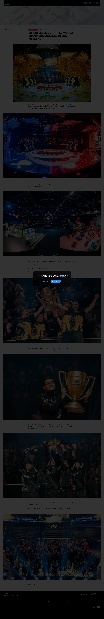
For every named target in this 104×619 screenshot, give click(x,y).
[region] (52, 278)
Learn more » (62, 276)
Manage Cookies (46, 281)
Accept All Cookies (56, 281)
